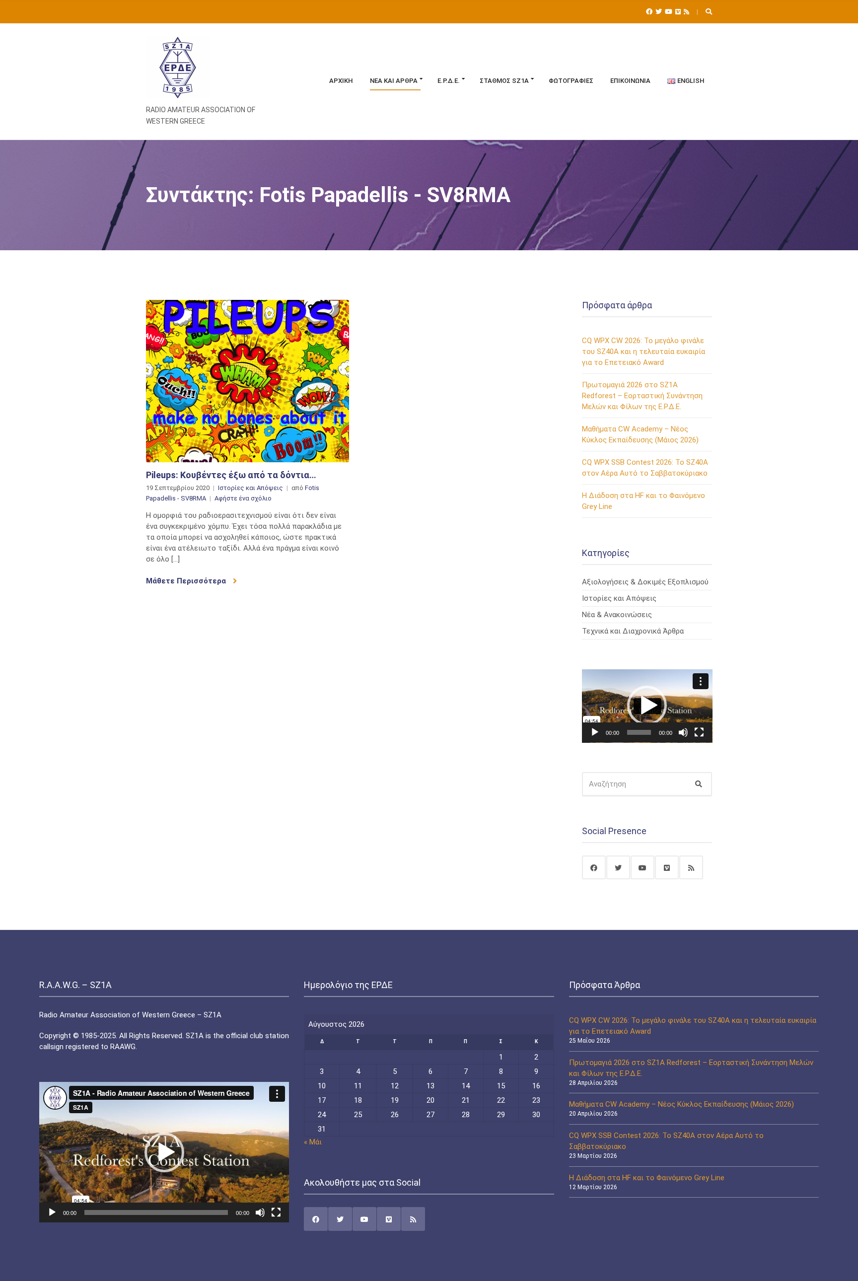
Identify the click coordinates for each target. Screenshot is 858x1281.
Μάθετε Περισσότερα (187, 580)
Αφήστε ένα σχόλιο (243, 498)
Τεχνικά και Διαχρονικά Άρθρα (633, 631)
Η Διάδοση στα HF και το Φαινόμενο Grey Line (646, 1177)
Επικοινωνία (630, 80)
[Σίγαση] (683, 732)
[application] (647, 706)
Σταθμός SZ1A (504, 80)
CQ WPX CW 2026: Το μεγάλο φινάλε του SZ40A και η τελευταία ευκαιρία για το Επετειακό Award (643, 351)
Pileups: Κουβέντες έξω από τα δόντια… (231, 475)
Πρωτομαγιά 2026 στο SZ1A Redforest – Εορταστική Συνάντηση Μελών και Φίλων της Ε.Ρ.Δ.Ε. (642, 395)
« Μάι (313, 1142)
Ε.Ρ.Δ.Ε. (448, 80)
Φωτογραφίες (571, 80)
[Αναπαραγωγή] (595, 732)
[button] (647, 705)
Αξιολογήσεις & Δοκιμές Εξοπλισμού (645, 581)
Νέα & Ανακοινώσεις (617, 614)
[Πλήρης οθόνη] (699, 732)
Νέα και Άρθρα (394, 80)
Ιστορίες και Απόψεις (250, 488)
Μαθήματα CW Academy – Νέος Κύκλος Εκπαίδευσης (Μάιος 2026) (681, 1104)
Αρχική (341, 80)
